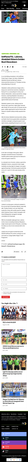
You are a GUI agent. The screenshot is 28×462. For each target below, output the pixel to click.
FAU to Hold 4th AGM (9, 322)
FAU (24, 244)
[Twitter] (14, 438)
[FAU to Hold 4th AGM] (14, 313)
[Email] (8, 67)
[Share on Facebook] (2, 67)
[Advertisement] (14, 38)
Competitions (5, 53)
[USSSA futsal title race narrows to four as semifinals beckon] (14, 336)
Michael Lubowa (11, 246)
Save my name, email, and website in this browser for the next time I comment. (14, 293)
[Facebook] (14, 434)
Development (13, 53)
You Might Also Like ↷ (9, 303)
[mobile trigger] (2, 5)
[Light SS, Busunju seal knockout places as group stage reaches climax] (14, 362)
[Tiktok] (14, 451)
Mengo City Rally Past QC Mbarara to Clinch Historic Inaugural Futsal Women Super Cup (13, 401)
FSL (18, 53)
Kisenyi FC (3, 246)
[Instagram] (14, 443)
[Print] (13, 67)
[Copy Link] (10, 67)
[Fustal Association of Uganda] (14, 5)
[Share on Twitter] (5, 67)
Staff (7, 70)
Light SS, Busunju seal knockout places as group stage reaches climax (13, 373)
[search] (21, 5)
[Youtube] (14, 447)
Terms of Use (8, 2)
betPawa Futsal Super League (15, 244)
